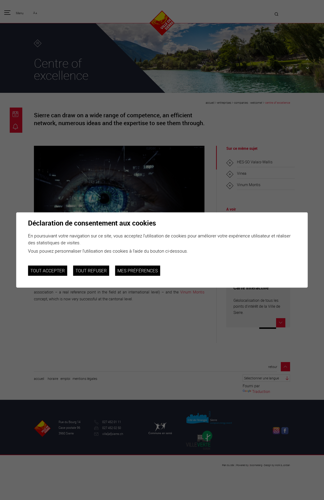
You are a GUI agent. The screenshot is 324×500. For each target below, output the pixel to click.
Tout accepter (47, 271)
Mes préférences (137, 271)
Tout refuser (91, 271)
